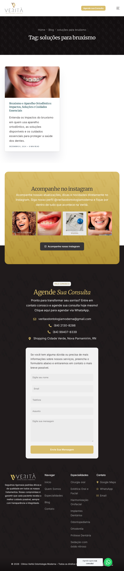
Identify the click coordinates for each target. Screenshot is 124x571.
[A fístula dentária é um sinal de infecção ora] (49, 223)
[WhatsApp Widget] (108, 562)
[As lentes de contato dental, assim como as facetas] (24, 223)
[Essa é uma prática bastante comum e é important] (100, 223)
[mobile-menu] (115, 8)
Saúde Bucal (16, 73)
